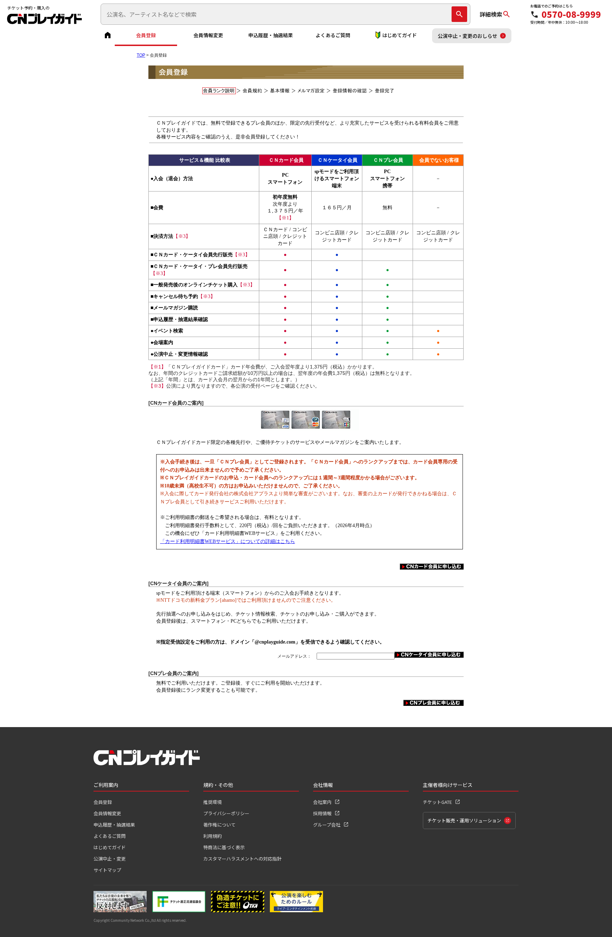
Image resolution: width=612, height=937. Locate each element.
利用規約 (212, 836)
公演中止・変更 (110, 858)
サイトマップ (107, 870)
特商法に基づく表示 (224, 847)
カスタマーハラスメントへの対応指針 (242, 858)
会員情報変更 (208, 35)
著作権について (219, 824)
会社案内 (322, 802)
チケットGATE (437, 802)
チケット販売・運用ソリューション (464, 820)
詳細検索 (491, 14)
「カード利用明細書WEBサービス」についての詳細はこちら (227, 541)
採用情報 (322, 813)
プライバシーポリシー (226, 813)
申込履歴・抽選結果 (270, 35)
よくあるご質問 (333, 35)
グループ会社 (326, 824)
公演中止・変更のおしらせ (467, 35)
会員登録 (146, 35)
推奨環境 (212, 802)
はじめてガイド (399, 35)
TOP (141, 55)
